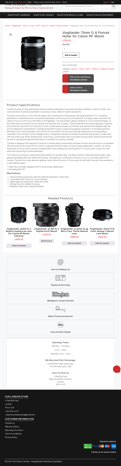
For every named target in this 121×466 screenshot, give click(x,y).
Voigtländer (16, 26)
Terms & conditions (13, 434)
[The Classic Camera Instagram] (115, 456)
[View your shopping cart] (115, 2)
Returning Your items (14, 430)
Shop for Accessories (99, 15)
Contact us (10, 423)
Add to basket (71, 55)
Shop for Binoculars (70, 15)
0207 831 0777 (20, 2)
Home (7, 26)
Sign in (106, 2)
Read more (46, 241)
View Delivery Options (78, 79)
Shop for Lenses (43, 15)
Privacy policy (11, 437)
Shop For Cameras (19, 15)
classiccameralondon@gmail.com (20, 415)
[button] (11, 35)
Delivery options (12, 427)
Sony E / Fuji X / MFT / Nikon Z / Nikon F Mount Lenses (45, 26)
